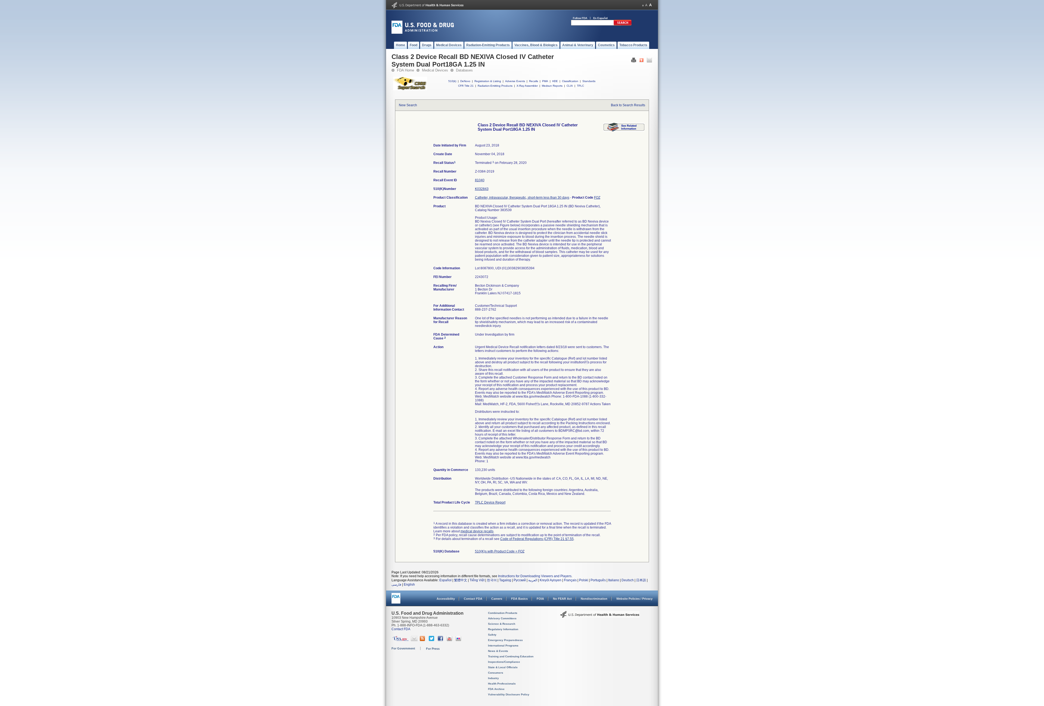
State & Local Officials (503, 667)
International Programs (503, 645)
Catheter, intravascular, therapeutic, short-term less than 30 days (522, 197)
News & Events (498, 650)
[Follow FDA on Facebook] (441, 640)
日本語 (641, 580)
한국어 (492, 580)
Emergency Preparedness (505, 640)
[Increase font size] (650, 5)
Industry (493, 678)
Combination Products (502, 612)
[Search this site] (623, 24)
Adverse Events (515, 81)
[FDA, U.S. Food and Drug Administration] (422, 33)
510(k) (452, 81)
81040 (479, 180)
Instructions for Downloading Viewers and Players (534, 576)
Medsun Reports (552, 85)
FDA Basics (519, 598)
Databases (464, 70)
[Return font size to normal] (646, 5)
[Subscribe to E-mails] (414, 640)
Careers (496, 598)
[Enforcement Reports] (624, 130)
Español (445, 580)
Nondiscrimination (594, 598)
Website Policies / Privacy (634, 598)
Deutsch (628, 580)
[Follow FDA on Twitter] (432, 640)
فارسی (396, 584)
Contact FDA (473, 598)
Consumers (495, 672)
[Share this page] (641, 61)
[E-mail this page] (649, 61)
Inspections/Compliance (504, 661)
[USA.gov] (400, 640)
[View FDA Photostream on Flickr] (459, 640)
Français (570, 580)
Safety (492, 634)
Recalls (533, 81)
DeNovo (465, 81)
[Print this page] (633, 61)
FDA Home (405, 70)
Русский (520, 580)
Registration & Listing (487, 81)
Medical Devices (435, 70)
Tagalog (505, 580)
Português (598, 580)
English (409, 584)
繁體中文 (460, 580)
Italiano (613, 580)
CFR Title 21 (466, 85)
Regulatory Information (503, 629)
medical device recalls (477, 531)
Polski (583, 580)
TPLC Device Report (490, 502)
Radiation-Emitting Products (495, 85)
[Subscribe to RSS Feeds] (423, 640)
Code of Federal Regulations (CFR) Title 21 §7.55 (537, 539)
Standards (588, 81)
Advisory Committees (502, 618)
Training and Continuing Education (510, 656)
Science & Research (501, 623)
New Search (408, 105)
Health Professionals (502, 683)
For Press (433, 648)
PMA (545, 81)
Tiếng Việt (477, 580)
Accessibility (446, 598)
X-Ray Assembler (527, 85)
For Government (403, 648)
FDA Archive (496, 689)
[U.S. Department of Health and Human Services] (427, 7)
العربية (532, 580)
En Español (600, 18)
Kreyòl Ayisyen (550, 580)
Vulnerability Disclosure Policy (508, 694)
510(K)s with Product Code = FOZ (499, 551)
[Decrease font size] (643, 5)
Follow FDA (580, 18)
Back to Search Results (628, 105)
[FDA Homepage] (395, 600)
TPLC (580, 85)
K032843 (482, 189)
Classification (570, 81)
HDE (555, 81)
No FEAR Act (562, 598)
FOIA (540, 598)
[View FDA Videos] (450, 640)
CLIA (570, 85)
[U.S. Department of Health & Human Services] (599, 616)
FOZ (597, 197)
